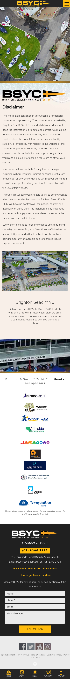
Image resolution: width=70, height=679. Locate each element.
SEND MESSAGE (35, 629)
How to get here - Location (35, 575)
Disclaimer (51, 655)
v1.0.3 (38, 658)
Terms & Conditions (37, 655)
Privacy (59, 655)
